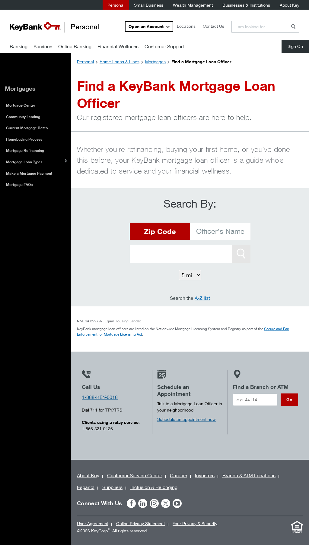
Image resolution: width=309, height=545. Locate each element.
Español (85, 487)
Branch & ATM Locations (249, 475)
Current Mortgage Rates (27, 128)
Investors (205, 475)
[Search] (293, 27)
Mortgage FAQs (19, 184)
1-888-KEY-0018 (100, 397)
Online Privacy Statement (140, 523)
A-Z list (202, 298)
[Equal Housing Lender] (297, 527)
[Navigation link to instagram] (154, 503)
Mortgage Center (20, 105)
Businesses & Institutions (246, 5)
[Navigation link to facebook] (131, 503)
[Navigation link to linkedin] (142, 503)
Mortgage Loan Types (24, 162)
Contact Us (213, 26)
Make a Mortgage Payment (29, 173)
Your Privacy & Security (195, 523)
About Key (289, 5)
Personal (115, 5)
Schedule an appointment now (186, 419)
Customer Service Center (134, 475)
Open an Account (146, 26)
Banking (18, 46)
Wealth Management (193, 5)
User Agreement (92, 523)
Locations (186, 26)
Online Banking (74, 46)
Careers (178, 475)
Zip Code (160, 231)
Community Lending (23, 116)
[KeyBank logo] (35, 26)
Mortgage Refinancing (25, 150)
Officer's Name (220, 231)
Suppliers (112, 487)
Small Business (148, 5)
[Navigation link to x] (165, 503)
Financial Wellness (118, 46)
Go (289, 399)
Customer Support (164, 46)
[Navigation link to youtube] (177, 503)
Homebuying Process (24, 139)
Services (42, 46)
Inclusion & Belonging (153, 487)
